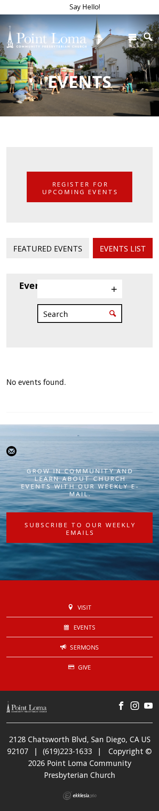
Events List (123, 248)
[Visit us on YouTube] (148, 706)
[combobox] (79, 289)
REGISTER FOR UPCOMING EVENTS (80, 188)
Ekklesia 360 (80, 795)
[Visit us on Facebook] (121, 706)
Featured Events (47, 248)
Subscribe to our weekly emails (80, 528)
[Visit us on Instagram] (135, 706)
